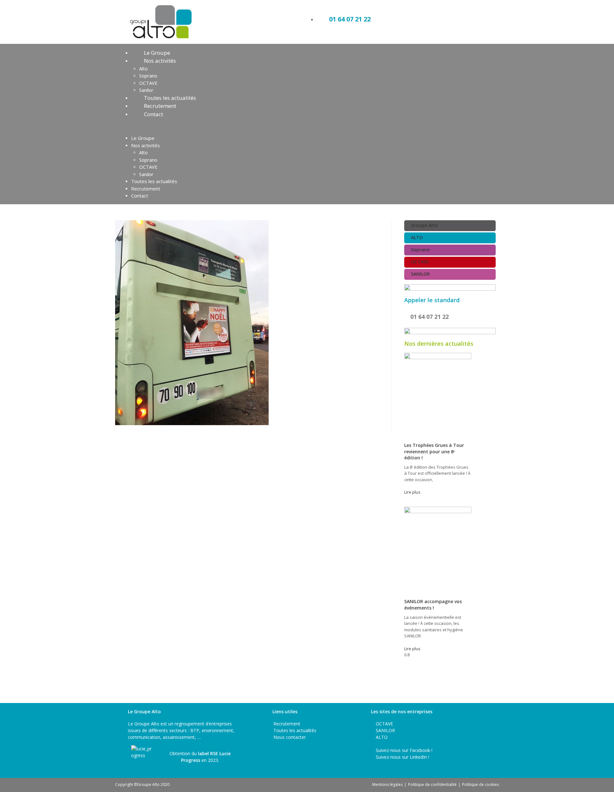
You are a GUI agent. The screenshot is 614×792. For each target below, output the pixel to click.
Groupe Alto (424, 225)
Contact (153, 114)
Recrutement (160, 105)
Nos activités (160, 60)
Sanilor (146, 90)
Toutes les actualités (170, 97)
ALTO (417, 237)
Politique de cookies (480, 784)
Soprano (148, 75)
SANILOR (420, 274)
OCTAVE (148, 83)
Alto (143, 68)
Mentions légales (387, 784)
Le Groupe (157, 52)
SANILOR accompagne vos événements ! (433, 604)
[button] (307, 126)
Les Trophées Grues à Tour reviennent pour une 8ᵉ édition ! (434, 451)
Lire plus (412, 492)
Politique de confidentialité (432, 784)
